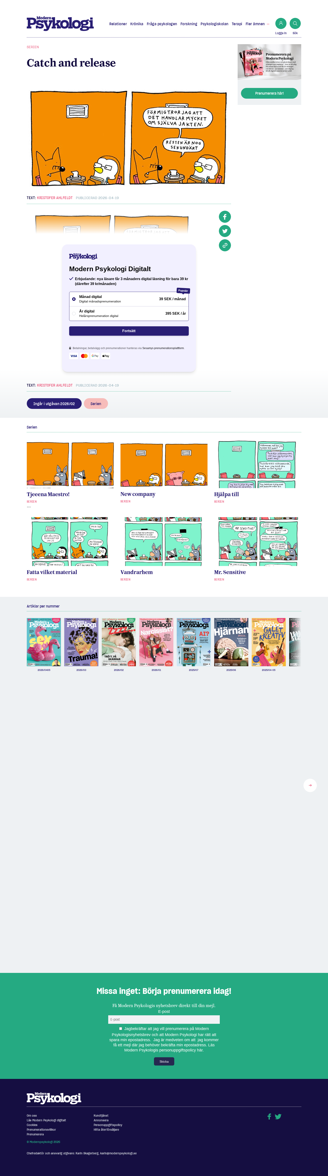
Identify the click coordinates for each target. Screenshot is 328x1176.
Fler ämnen (255, 24)
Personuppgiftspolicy (108, 1125)
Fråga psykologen (162, 24)
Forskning (189, 24)
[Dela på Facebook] (225, 217)
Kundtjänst (101, 1116)
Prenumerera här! (269, 93)
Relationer (118, 24)
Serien (33, 47)
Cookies (32, 1125)
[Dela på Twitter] (225, 231)
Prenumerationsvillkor (41, 1130)
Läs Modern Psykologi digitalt (46, 1120)
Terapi (237, 24)
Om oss (32, 1116)
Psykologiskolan (214, 24)
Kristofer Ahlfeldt (55, 198)
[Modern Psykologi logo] (54, 1098)
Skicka (164, 1061)
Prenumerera (35, 1134)
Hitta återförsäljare (106, 1130)
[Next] (310, 785)
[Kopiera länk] (225, 245)
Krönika (136, 24)
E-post (164, 1011)
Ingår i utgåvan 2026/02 (54, 404)
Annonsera (101, 1120)
